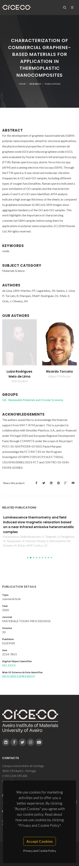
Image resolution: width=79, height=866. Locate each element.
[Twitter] (22, 742)
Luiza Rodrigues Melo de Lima (19, 373)
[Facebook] (14, 742)
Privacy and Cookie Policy (39, 850)
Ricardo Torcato (59, 371)
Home (22, 83)
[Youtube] (39, 742)
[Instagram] (30, 742)
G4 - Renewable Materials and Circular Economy (32, 400)
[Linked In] (6, 742)
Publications (52, 83)
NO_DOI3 (8, 665)
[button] (27, 557)
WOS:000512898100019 (18, 676)
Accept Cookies (39, 841)
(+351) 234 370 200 (14, 775)
